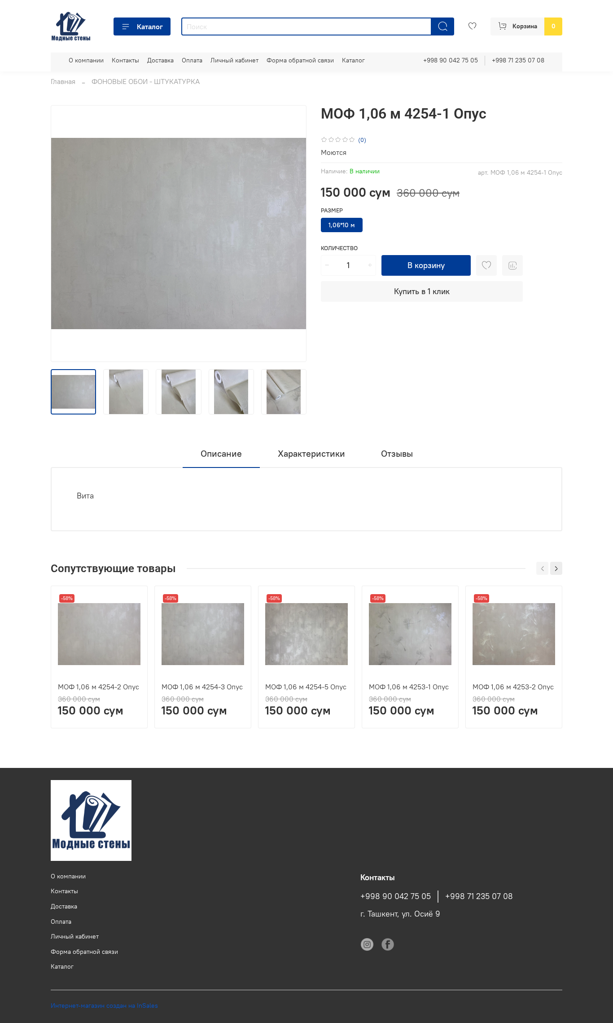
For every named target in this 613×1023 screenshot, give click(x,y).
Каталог (150, 26)
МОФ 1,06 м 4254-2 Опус (98, 686)
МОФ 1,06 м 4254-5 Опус (305, 686)
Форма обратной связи (300, 60)
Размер (332, 210)
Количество (339, 248)
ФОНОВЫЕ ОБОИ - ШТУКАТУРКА (146, 81)
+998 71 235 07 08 (518, 60)
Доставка (160, 60)
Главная (63, 81)
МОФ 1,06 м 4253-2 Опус (513, 686)
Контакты (125, 60)
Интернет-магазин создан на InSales (104, 1005)
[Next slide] (292, 233)
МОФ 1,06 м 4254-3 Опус (202, 686)
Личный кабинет (234, 60)
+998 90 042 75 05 (450, 60)
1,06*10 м (341, 225)
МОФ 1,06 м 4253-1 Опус (409, 686)
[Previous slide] (65, 233)
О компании (86, 60)
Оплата (192, 60)
